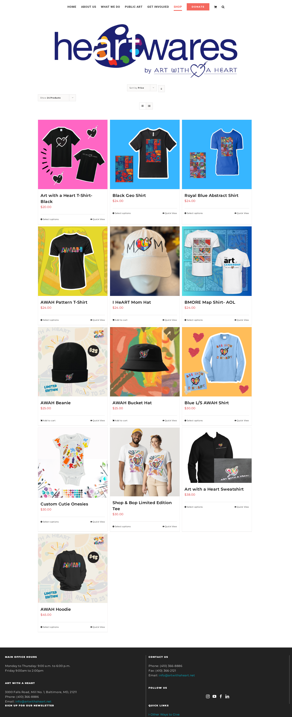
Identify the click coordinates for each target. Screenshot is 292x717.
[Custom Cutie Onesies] (72, 463)
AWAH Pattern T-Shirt (64, 302)
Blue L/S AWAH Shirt (207, 402)
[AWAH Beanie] (72, 361)
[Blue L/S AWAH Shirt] (216, 361)
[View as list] (149, 106)
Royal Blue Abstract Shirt (212, 195)
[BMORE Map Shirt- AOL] (216, 261)
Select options (51, 219)
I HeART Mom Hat (132, 302)
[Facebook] (221, 696)
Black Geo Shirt (129, 195)
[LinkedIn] (227, 696)
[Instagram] (208, 696)
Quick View (99, 219)
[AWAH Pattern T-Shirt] (72, 261)
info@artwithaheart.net (33, 701)
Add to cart (121, 320)
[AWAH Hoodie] (72, 568)
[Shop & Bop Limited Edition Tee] (144, 462)
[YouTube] (214, 696)
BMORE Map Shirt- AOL (210, 302)
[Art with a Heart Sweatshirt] (216, 455)
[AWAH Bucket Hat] (144, 361)
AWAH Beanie (56, 402)
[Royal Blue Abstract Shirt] (216, 154)
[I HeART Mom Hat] (144, 261)
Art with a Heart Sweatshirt (214, 489)
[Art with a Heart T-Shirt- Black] (72, 154)
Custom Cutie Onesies (64, 504)
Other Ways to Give (165, 714)
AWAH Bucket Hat (132, 402)
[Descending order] (161, 88)
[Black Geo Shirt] (144, 154)
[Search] (219, 6)
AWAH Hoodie (56, 609)
